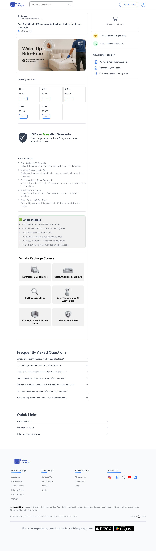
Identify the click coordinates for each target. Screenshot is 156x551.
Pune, (59, 507)
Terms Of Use (17, 485)
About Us (15, 477)
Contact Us (46, 477)
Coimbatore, (88, 507)
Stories (44, 490)
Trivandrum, (14, 510)
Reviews (45, 485)
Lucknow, (116, 507)
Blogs (77, 485)
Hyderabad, (45, 507)
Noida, (137, 507)
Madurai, (124, 507)
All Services (80, 477)
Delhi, (64, 507)
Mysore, (131, 507)
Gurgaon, (97, 507)
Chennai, (36, 507)
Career (14, 499)
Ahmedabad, (72, 507)
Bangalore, (28, 507)
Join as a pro (129, 4)
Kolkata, (80, 507)
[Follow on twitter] (123, 477)
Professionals (17, 481)
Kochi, (109, 507)
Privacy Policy (17, 490)
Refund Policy (17, 494)
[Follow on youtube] (129, 477)
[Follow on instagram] (109, 477)
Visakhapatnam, (33, 510)
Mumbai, (53, 507)
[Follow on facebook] (117, 477)
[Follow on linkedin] (135, 477)
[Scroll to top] (82, 318)
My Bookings (47, 481)
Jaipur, (103, 507)
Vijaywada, (23, 510)
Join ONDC (80, 481)
